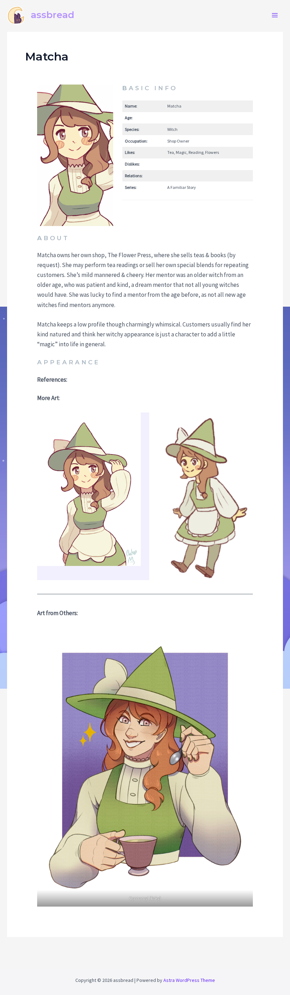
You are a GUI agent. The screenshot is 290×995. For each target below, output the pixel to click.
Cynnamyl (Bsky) (145, 898)
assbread (52, 15)
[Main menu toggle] (275, 15)
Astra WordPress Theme (189, 980)
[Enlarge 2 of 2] (243, 421)
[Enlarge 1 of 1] (243, 636)
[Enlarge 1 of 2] (131, 421)
